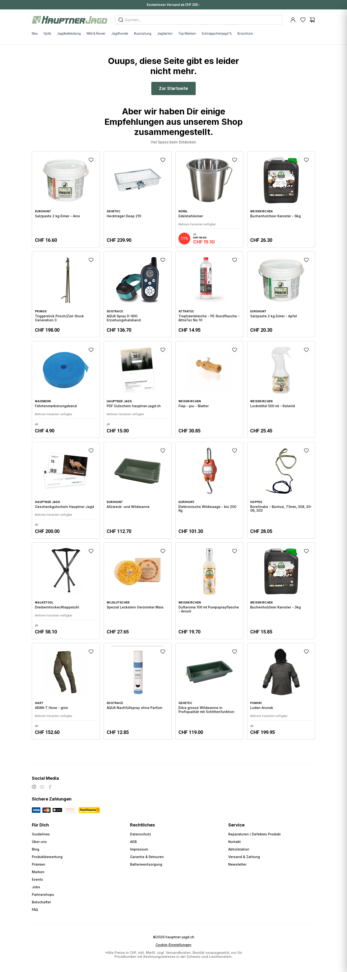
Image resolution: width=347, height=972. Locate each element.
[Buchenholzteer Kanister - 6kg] (281, 199)
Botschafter (41, 902)
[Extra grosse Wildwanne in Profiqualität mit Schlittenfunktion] (209, 691)
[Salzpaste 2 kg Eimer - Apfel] (281, 294)
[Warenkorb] (312, 20)
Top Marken (187, 33)
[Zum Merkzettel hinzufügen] (91, 160)
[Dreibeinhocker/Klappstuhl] (66, 591)
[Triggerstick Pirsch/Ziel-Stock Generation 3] (66, 294)
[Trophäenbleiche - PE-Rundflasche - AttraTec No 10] (209, 294)
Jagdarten (165, 33)
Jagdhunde (119, 33)
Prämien (38, 864)
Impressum (139, 849)
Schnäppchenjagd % (217, 33)
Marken (38, 872)
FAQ (35, 910)
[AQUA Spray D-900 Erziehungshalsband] (137, 294)
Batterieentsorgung (146, 864)
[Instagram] (34, 787)
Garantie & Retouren (147, 857)
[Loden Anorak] (281, 691)
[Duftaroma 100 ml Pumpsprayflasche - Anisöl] (209, 591)
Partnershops (43, 894)
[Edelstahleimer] (209, 199)
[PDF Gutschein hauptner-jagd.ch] (137, 389)
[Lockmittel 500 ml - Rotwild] (281, 389)
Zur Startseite (173, 88)
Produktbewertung (47, 857)
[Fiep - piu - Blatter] (209, 389)
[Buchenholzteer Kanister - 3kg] (281, 591)
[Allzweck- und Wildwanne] (137, 490)
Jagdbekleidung (69, 33)
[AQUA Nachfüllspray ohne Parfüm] (137, 691)
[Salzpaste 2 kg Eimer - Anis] (66, 199)
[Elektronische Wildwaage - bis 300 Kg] (209, 490)
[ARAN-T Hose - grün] (66, 691)
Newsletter (237, 864)
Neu (35, 33)
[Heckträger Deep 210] (137, 199)
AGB (133, 842)
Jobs (36, 887)
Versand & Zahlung (244, 857)
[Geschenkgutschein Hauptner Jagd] (66, 490)
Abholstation (238, 849)
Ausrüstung (142, 33)
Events (37, 879)
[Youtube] (42, 787)
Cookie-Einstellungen (173, 945)
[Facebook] (50, 787)
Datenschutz (140, 834)
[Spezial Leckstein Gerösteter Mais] (137, 591)
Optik (47, 33)
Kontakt (234, 842)
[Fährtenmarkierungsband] (66, 389)
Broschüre (245, 33)
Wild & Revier (96, 33)
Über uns (39, 842)
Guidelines (41, 834)
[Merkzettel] (303, 20)
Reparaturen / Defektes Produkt (254, 834)
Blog (35, 849)
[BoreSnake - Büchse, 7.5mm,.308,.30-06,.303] (281, 490)
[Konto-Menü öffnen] (293, 20)
